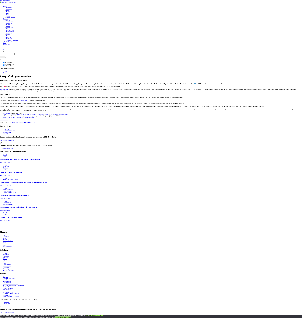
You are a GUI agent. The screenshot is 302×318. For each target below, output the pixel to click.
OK (87, 315)
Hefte (4, 43)
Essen (4, 169)
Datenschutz (7, 303)
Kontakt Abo (6, 287)
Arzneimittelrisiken (8, 189)
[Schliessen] (0, 306)
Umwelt (8, 16)
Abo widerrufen (7, 289)
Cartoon (8, 26)
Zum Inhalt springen (5, 0)
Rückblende (9, 38)
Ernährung (9, 7)
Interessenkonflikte (8, 204)
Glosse (8, 28)
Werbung (5, 133)
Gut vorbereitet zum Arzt (9, 278)
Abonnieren (6, 50)
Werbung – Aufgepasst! (12, 40)
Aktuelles (8, 20)
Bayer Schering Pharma (9, 130)
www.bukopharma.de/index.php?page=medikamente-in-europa (19, 117)
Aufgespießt (9, 23)
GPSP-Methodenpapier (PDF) (10, 284)
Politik (8, 13)
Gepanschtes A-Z (7, 41)
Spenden (10, 148)
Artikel (5, 71)
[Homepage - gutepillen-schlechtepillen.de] (8, 2)
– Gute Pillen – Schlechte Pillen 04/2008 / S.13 (23, 122)
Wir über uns (6, 44)
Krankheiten (9, 9)
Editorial (5, 260)
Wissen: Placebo (7, 281)
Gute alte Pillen (10, 30)
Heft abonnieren (4, 148)
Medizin (8, 11)
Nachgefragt (9, 34)
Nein (90, 315)
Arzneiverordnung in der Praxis (11, 296)
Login (4, 45)
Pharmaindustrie (7, 132)
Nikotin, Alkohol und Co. (9, 192)
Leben (7, 10)
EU (4, 72)
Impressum (6, 302)
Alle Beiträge (8, 62)
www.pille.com (4, 89)
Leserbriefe (9, 33)
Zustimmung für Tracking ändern (63, 317)
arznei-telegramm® (8, 292)
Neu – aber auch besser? (12, 36)
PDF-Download (4, 120)
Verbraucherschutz (10, 17)
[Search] (5, 57)
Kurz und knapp (10, 31)
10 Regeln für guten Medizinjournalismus (13, 285)
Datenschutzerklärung (97, 315)
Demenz (5, 214)
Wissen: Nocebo (7, 282)
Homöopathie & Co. (8, 241)
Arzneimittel (6, 129)
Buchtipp (8, 24)
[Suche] (3, 51)
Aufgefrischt (9, 21)
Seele (7, 14)
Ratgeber (8, 37)
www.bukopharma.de (23, 100)
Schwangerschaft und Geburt (10, 179)
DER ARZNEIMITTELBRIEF (11, 293)
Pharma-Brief (6, 295)
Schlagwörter (8, 65)
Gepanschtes (9, 27)
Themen (5, 6)
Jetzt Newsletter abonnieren (7, 140)
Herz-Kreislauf (7, 202)
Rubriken (5, 19)
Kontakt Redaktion (8, 288)
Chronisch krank (7, 279)
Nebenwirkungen (7, 191)
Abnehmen (6, 166)
